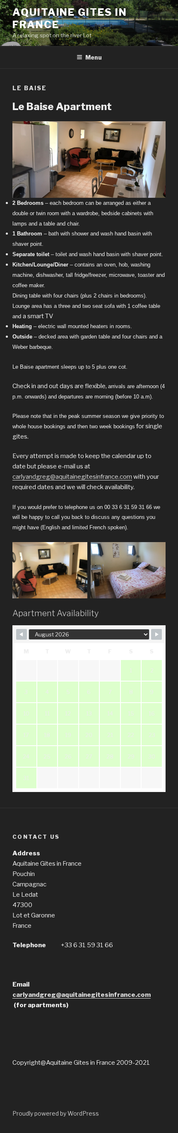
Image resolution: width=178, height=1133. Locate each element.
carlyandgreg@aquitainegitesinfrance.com (72, 476)
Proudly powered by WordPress (55, 1113)
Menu (93, 57)
